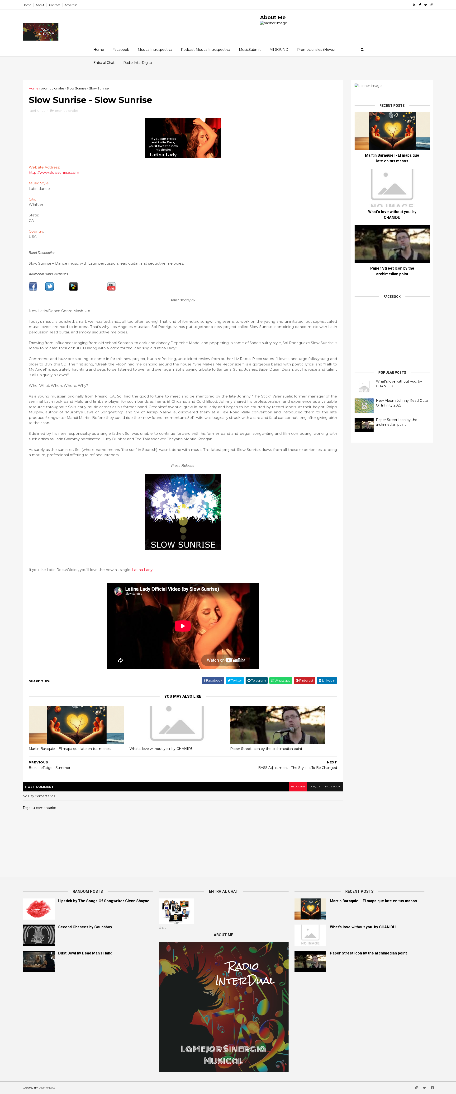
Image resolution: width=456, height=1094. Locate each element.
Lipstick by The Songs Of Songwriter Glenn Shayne (103, 901)
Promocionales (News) (316, 49)
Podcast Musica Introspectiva (205, 49)
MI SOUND (279, 49)
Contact (54, 5)
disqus (315, 786)
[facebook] (420, 5)
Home (27, 5)
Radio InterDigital (137, 63)
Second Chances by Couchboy (85, 927)
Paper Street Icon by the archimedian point (266, 749)
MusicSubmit (250, 49)
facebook (333, 786)
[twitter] (425, 5)
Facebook (121, 49)
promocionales (52, 88)
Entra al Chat (103, 63)
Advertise (71, 5)
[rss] (414, 5)
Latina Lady (142, 569)
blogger (298, 786)
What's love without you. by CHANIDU (161, 749)
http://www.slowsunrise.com (54, 172)
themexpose (47, 1087)
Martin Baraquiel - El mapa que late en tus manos (69, 749)
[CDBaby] (73, 289)
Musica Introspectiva (155, 49)
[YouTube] (111, 289)
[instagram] (432, 5)
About (40, 5)
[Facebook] (33, 289)
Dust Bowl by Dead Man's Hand (85, 953)
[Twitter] (49, 289)
